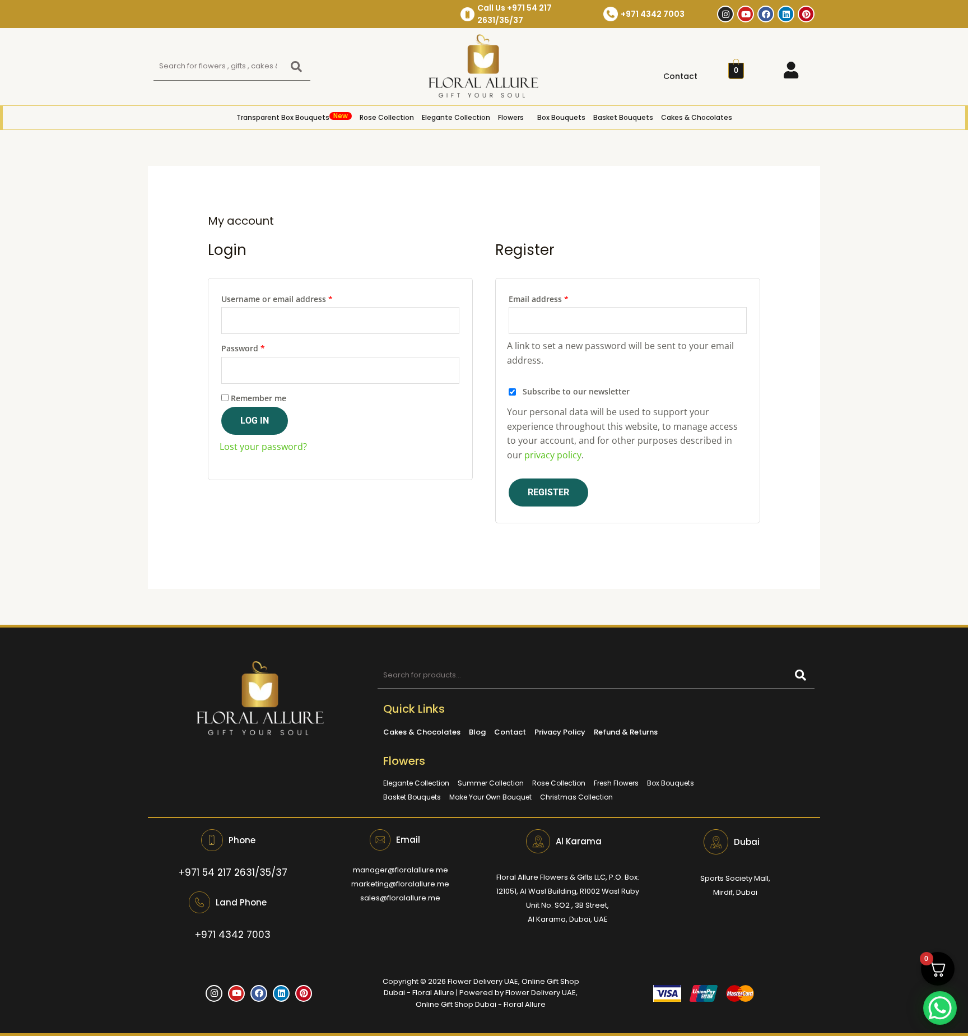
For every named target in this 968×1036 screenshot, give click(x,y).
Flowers (511, 117)
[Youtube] (745, 14)
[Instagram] (725, 14)
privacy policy (552, 455)
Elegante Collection (456, 117)
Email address (556, 297)
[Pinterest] (806, 14)
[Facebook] (765, 14)
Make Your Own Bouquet (490, 797)
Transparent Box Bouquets (292, 117)
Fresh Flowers (616, 783)
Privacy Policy (559, 732)
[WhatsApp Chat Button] (940, 1008)
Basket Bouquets (623, 117)
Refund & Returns (626, 732)
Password (260, 347)
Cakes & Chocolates (696, 117)
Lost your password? (263, 446)
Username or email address (294, 297)
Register (548, 492)
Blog (477, 732)
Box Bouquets (561, 117)
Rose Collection (387, 117)
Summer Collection (491, 783)
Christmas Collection (576, 797)
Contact (680, 76)
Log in (254, 420)
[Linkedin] (786, 14)
